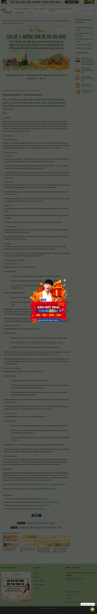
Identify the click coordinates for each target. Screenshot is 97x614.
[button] (2, 612)
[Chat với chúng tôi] (92, 609)
